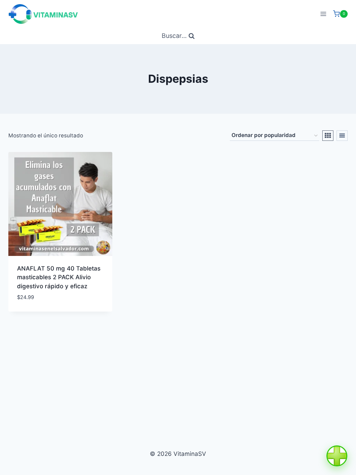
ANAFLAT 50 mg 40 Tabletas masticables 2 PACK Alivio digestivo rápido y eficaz (58, 277)
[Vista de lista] (342, 135)
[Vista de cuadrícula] (327, 135)
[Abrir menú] (323, 13)
